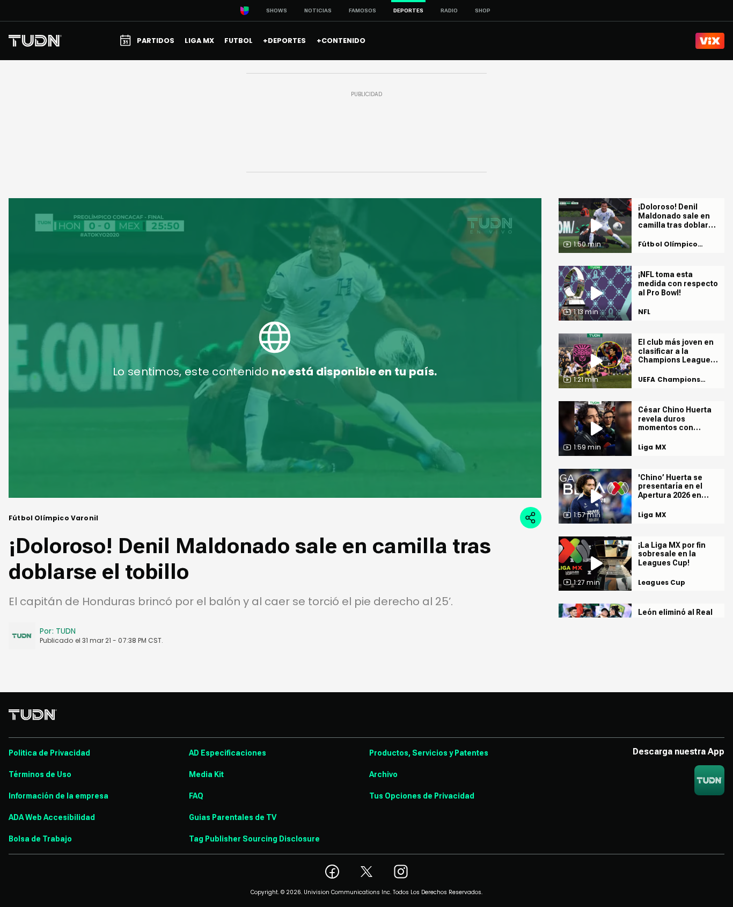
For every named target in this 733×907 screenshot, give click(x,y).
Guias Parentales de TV (232, 817)
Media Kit (206, 774)
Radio (449, 10)
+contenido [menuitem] (341, 40)
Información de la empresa (58, 796)
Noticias (318, 10)
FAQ (196, 796)
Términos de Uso (40, 774)
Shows (276, 10)
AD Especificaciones (227, 753)
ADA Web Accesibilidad (52, 817)
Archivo (383, 774)
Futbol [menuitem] (238, 40)
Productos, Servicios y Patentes (428, 753)
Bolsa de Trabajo (40, 839)
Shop (482, 10)
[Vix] (709, 41)
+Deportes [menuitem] (284, 40)
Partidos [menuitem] (155, 40)
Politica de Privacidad (49, 753)
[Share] (530, 517)
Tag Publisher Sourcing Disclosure (254, 839)
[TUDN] (35, 40)
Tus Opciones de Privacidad (421, 796)
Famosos (362, 10)
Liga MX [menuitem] (199, 40)
